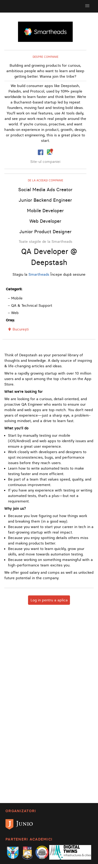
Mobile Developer (45, 210)
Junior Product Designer (45, 231)
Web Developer (45, 221)
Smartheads (38, 274)
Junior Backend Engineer (45, 200)
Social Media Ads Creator (45, 189)
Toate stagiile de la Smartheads (45, 241)
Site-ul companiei (45, 161)
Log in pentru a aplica (49, 600)
